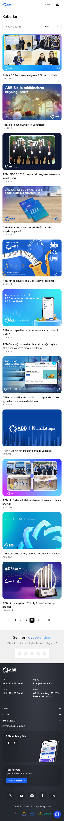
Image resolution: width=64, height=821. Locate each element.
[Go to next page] (55, 620)
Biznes (5, 715)
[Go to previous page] (9, 620)
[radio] (19, 653)
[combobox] (52, 26)
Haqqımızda (8, 721)
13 (26, 620)
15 (38, 620)
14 (32, 620)
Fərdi (5, 708)
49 (49, 620)
